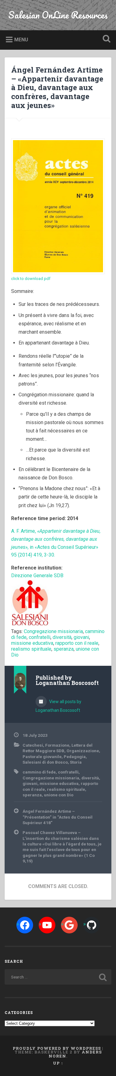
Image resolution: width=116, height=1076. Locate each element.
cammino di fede (39, 771)
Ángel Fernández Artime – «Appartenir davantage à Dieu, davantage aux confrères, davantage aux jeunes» (57, 87)
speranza (64, 649)
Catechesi (33, 745)
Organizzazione (83, 750)
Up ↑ (58, 1063)
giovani (81, 637)
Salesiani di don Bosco (45, 762)
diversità (62, 637)
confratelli (39, 637)
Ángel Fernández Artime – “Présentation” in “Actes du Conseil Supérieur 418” (57, 817)
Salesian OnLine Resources (58, 15)
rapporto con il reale (76, 643)
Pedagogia (75, 756)
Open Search (105, 39)
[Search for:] (58, 977)
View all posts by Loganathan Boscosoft (58, 706)
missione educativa (32, 643)
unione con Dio (58, 794)
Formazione (57, 745)
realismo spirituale (31, 649)
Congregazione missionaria (53, 631)
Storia (76, 762)
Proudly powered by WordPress (57, 1048)
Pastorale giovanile (42, 756)
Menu (21, 40)
